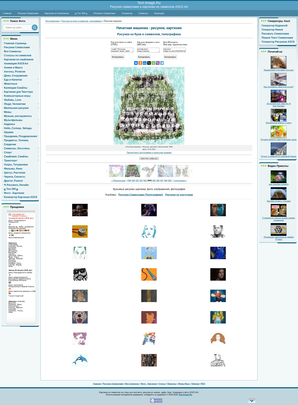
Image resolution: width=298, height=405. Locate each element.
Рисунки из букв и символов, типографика (82, 21)
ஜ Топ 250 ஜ (81, 13)
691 (137, 180)
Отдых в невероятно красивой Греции (278, 156)
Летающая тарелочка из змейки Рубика (279, 238)
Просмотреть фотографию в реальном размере (149, 152)
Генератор (127, 13)
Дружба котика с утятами (279, 201)
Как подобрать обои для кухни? (278, 87)
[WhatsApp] (153, 63)
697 (161, 180)
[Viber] (158, 63)
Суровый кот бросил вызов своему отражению (278, 219)
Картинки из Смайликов (57, 13)
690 (133, 180)
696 (158, 180)
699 (169, 180)
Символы (143, 13)
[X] (149, 63)
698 (165, 180)
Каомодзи (159, 13)
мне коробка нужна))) (279, 184)
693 (145, 180)
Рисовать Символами (104, 13)
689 (129, 180)
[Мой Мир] (145, 63)
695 (154, 180)
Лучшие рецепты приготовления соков (279, 139)
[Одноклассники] (140, 63)
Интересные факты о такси (278, 123)
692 (141, 180)
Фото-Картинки (52, 21)
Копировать (118, 57)
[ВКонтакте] (136, 63)
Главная (7, 13)
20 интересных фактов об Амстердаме (279, 104)
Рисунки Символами (28, 13)
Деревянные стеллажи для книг (279, 70)
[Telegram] (162, 63)
